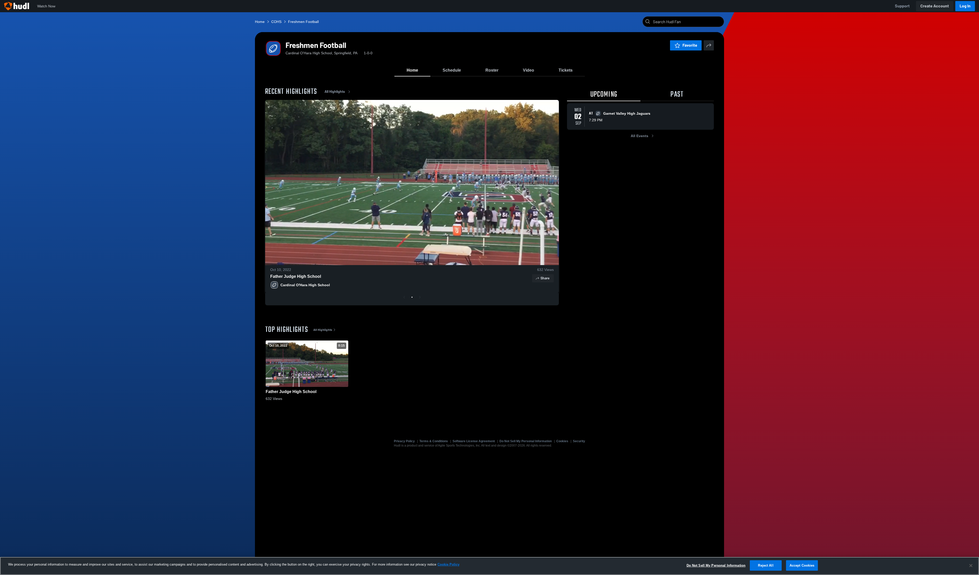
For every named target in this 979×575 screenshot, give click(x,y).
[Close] (970, 565)
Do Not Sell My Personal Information (525, 441)
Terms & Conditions (433, 441)
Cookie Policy (448, 564)
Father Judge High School (295, 276)
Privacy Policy (404, 441)
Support (902, 6)
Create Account (934, 6)
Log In (965, 6)
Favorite (689, 45)
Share (544, 278)
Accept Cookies (802, 565)
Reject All (765, 565)
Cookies (562, 441)
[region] (489, 566)
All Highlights (335, 92)
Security (579, 441)
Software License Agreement (474, 441)
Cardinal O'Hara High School (305, 285)
